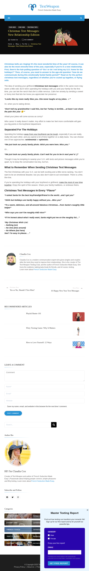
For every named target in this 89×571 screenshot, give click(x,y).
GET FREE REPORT (59, 563)
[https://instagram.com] (18, 497)
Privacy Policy (19, 567)
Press (38, 567)
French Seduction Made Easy (45, 269)
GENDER (51, 532)
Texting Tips (33, 27)
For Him (22, 27)
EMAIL (50, 547)
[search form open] (81, 18)
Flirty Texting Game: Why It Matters (40, 328)
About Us (30, 567)
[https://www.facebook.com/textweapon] (7, 497)
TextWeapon (49, 6)
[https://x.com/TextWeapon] (12, 497)
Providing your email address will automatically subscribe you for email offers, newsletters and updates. (64, 557)
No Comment (28, 40)
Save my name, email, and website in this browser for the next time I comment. (37, 406)
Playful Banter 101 (33, 313)
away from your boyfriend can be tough (41, 134)
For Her (12, 27)
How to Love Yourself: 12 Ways (39, 342)
